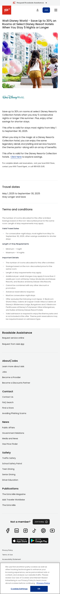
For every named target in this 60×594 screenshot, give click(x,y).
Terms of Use (7, 555)
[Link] (7, 530)
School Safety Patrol (12, 463)
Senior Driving (8, 474)
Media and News (10, 438)
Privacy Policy (7, 550)
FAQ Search (8, 402)
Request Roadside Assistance (30, 2)
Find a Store (8, 407)
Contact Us (7, 397)
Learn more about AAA (13, 366)
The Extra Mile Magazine (14, 494)
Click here (16, 156)
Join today (39, 521)
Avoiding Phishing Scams (14, 413)
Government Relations (13, 433)
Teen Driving (8, 469)
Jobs (4, 371)
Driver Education (10, 480)
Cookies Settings (19, 588)
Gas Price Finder (10, 444)
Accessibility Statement (11, 559)
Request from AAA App (13, 344)
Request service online (13, 337)
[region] (30, 578)
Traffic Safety (9, 458)
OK (39, 588)
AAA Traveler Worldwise (13, 499)
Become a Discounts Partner (16, 382)
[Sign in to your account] (37, 10)
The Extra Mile (9, 505)
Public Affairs (8, 427)
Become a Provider (11, 377)
